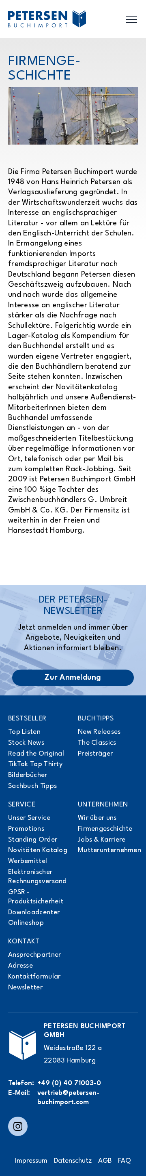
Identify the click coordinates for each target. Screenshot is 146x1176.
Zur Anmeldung (73, 677)
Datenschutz (73, 1160)
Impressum (31, 1160)
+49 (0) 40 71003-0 (69, 1083)
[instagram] (18, 1126)
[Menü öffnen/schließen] (131, 19)
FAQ (124, 1160)
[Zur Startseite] (22, 1045)
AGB (105, 1160)
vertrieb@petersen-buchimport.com (68, 1098)
